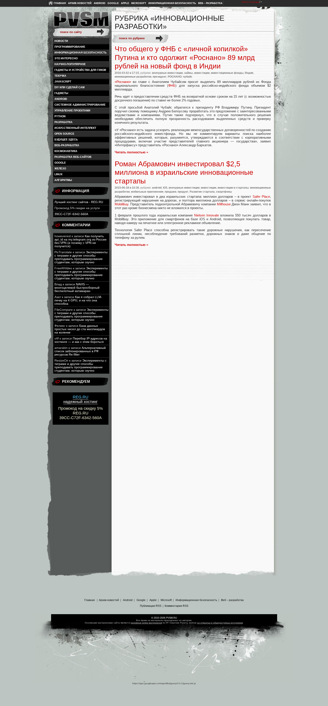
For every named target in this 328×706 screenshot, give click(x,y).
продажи (170, 191)
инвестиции (202, 72)
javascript (62, 81)
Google (113, 3)
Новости (61, 41)
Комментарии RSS (176, 605)
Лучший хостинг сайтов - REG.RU (78, 202)
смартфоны (224, 191)
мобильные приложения (147, 191)
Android (99, 3)
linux (58, 174)
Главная (60, 3)
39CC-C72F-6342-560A (71, 214)
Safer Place (261, 196)
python (60, 116)
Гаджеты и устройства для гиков (80, 70)
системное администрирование (80, 104)
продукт (183, 191)
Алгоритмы (63, 180)
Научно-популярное (70, 64)
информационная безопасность (80, 52)
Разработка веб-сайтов (72, 156)
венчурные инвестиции (167, 72)
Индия (249, 72)
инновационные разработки (133, 76)
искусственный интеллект (75, 128)
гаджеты (61, 93)
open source (64, 133)
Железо (60, 168)
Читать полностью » (131, 152)
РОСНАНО (175, 76)
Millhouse (224, 204)
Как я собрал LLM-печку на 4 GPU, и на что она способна (78, 300)
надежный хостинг (80, 399)
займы (188, 72)
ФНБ (171, 85)
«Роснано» (123, 82)
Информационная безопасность (172, 3)
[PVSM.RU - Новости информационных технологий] (81, 21)
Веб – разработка (210, 3)
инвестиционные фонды (227, 72)
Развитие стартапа (202, 191)
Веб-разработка (66, 145)
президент (159, 76)
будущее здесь (66, 139)
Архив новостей (79, 3)
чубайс (187, 76)
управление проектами (72, 110)
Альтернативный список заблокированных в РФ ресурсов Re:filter (80, 351)
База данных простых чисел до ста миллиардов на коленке (79, 329)
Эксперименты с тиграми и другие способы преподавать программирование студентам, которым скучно (81, 257)
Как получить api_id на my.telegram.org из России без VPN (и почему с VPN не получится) (80, 241)
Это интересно (66, 58)
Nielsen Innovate (206, 215)
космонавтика (65, 151)
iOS (165, 187)
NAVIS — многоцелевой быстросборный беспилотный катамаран (77, 288)
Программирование (69, 46)
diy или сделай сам (69, 87)
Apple (125, 3)
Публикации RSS (150, 605)
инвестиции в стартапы (233, 187)
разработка (63, 122)
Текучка (60, 75)
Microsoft (138, 3)
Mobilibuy (121, 204)
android (60, 99)
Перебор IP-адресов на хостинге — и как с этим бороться (80, 340)
